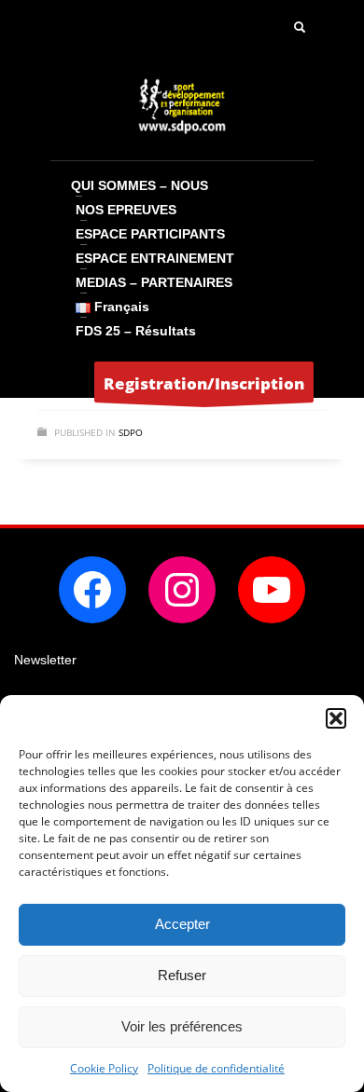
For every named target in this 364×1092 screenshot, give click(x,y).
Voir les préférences (182, 1026)
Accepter (182, 924)
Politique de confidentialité (216, 1068)
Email (31, 691)
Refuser (182, 975)
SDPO (131, 432)
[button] (336, 718)
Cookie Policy (104, 1068)
